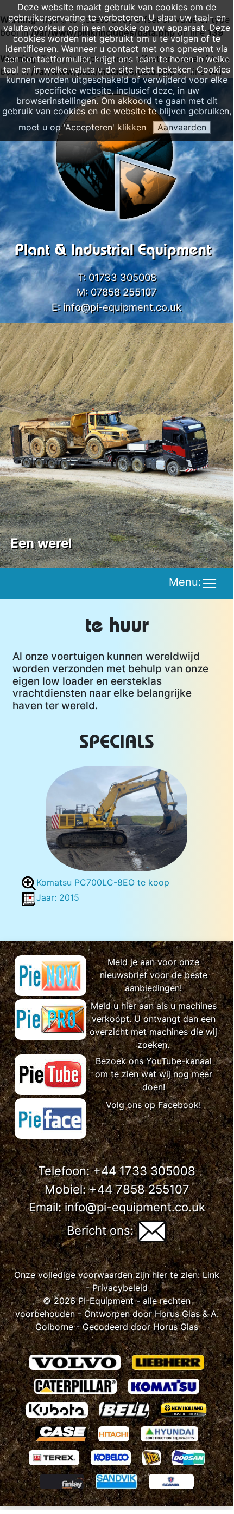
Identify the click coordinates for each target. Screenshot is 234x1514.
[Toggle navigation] (209, 583)
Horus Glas (177, 1313)
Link (209, 1274)
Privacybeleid (120, 1287)
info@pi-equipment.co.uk (122, 307)
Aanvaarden (181, 127)
